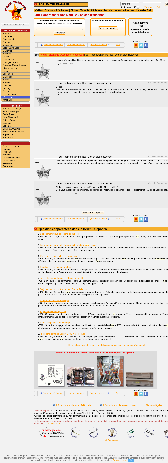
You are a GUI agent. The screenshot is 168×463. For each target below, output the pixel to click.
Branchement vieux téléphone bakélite (59, 234)
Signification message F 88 (53, 311)
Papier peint (8, 39)
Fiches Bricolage (11, 111)
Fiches (74, 10)
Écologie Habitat (10, 62)
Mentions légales (154, 405)
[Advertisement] (15, 220)
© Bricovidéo (111, 440)
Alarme (6, 80)
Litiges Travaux (10, 68)
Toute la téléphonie (91, 10)
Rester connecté (128, 7)
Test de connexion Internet (119, 10)
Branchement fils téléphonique (54, 300)
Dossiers (7, 123)
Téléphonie (8, 97)
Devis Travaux (9, 114)
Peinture (6, 42)
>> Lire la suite (52, 423)
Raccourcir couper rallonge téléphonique (59, 256)
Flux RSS (7, 152)
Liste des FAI (143, 10)
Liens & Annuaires (11, 129)
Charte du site (9, 160)
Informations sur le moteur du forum (120, 405)
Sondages (7, 154)
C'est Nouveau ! (10, 117)
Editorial (6, 149)
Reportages (8, 134)
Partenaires (8, 166)
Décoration (8, 74)
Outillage (7, 88)
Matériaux (7, 77)
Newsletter (8, 163)
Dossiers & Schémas (57, 10)
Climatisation (9, 59)
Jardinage (7, 100)
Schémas (7, 126)
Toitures (6, 71)
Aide (159, 7)
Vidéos (39, 10)
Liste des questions (76, 44)
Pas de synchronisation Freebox (55, 267)
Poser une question (12, 146)
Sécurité (6, 82)
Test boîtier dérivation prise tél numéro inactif (61, 278)
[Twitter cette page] (140, 47)
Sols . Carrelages (11, 48)
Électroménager (10, 94)
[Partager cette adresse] (136, 47)
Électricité (7, 36)
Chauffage (7, 56)
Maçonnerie (8, 51)
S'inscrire (148, 7)
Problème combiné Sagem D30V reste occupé (63, 334)
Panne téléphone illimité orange (55, 322)
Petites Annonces (11, 120)
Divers (6, 91)
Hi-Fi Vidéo (8, 85)
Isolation (7, 54)
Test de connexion (11, 157)
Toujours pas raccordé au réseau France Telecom (63, 289)
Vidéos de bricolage (12, 108)
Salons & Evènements (13, 131)
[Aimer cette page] (145, 47)
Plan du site (8, 137)
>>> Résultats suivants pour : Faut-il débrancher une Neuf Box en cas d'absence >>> (107, 345)
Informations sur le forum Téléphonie (73, 405)
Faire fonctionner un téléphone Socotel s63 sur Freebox (68, 245)
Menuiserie (8, 45)
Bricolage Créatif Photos (14, 65)
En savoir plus (119, 460)
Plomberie (7, 33)
